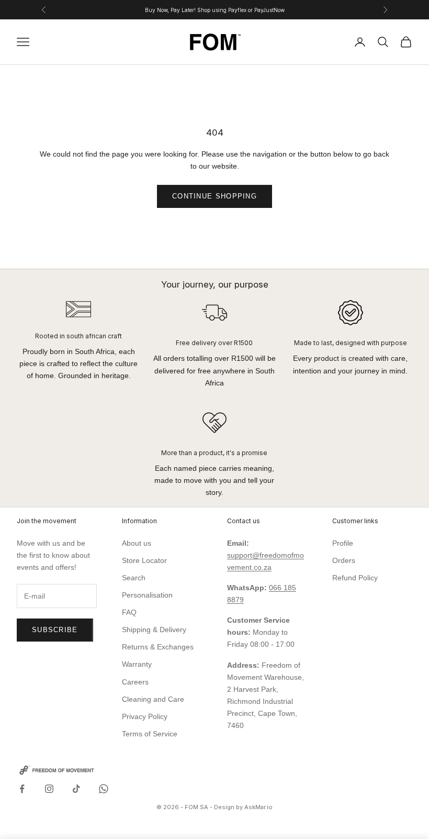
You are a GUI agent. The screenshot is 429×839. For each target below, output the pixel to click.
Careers (135, 682)
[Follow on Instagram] (49, 788)
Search (133, 577)
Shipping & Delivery (154, 629)
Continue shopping (214, 196)
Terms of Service (149, 734)
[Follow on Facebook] (22, 788)
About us (136, 543)
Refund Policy (355, 577)
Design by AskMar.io (243, 807)
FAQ (129, 612)
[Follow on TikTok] (76, 788)
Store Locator (144, 560)
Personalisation (147, 595)
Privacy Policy (144, 716)
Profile (342, 543)
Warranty (137, 664)
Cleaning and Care (153, 699)
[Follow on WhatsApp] (103, 788)
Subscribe (55, 630)
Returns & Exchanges (158, 647)
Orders (343, 560)
